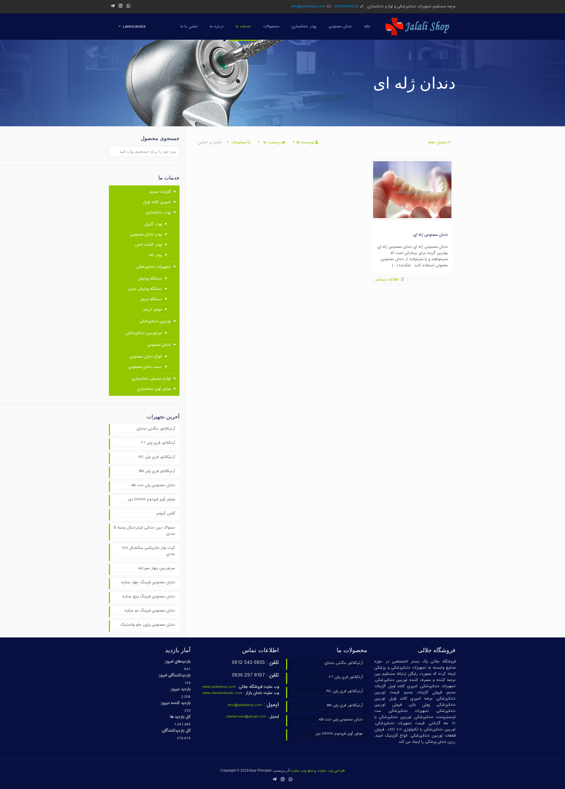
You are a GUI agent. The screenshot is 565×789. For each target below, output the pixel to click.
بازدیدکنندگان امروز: (174, 675)
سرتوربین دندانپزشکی (144, 333)
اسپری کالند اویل (157, 202)
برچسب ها (271, 142)
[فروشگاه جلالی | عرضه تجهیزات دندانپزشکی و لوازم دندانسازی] (417, 26)
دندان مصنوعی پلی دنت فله (153, 485)
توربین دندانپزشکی (155, 321)
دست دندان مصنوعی (145, 367)
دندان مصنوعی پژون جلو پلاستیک (147, 625)
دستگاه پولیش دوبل (145, 289)
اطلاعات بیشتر (387, 279)
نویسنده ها (305, 142)
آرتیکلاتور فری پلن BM (157, 471)
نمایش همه (437, 142)
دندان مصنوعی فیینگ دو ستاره (149, 611)
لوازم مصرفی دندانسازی (151, 379)
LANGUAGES (134, 27)
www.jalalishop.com (219, 687)
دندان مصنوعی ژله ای (430, 235)
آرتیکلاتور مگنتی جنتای (156, 429)
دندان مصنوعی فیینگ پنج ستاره (148, 597)
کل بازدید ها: (180, 717)
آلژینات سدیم (160, 192)
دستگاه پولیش (149, 278)
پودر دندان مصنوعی (146, 234)
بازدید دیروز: (180, 689)
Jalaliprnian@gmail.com (245, 716)
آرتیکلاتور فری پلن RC (157, 457)
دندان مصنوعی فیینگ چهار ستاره (148, 582)
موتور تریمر (152, 309)
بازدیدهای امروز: (177, 662)
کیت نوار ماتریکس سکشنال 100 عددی (148, 551)
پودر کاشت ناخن (148, 245)
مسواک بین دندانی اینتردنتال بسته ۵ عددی (144, 531)
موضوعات (238, 142)
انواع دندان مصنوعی (145, 356)
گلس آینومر (165, 514)
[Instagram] (120, 6)
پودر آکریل (153, 224)
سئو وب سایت (301, 771)
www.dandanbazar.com (222, 693)
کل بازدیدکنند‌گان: (176, 731)
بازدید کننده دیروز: (175, 703)
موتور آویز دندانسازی (154, 389)
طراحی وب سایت (331, 771)
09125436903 (346, 6)
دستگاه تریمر (151, 299)
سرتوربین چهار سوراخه (156, 568)
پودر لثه (155, 255)
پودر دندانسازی (158, 212)
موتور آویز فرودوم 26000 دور (151, 499)
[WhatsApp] (128, 6)
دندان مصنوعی (159, 345)
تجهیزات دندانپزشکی (153, 267)
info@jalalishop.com (308, 6)
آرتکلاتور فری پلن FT (158, 443)
